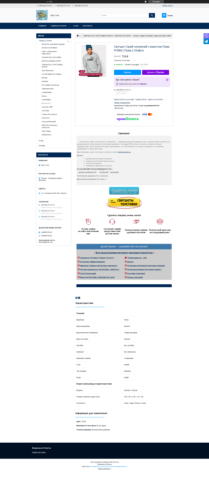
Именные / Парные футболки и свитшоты (98, 266)
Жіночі (83, 277)
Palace (102, 258)
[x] (79, 298)
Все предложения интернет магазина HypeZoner (124, 252)
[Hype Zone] (42, 20)
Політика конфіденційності (118, 466)
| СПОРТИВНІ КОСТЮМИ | (51, 74)
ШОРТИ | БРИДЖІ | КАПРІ (51, 61)
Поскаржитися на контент (99, 466)
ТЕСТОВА (45, 111)
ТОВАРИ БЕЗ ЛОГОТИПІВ (51, 57)
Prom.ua (116, 462)
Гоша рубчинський (49, 121)
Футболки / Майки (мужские (92, 262)
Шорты (130, 262)
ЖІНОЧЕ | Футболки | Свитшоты (49, 126)
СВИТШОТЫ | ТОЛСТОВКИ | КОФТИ (98, 36)
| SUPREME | (46, 100)
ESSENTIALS (46, 135)
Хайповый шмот (48, 89)
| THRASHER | (47, 92)
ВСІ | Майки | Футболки (50, 85)
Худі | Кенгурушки (88, 273)
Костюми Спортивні (136, 273)
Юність (44, 96)
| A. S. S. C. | (46, 103)
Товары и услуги (58, 26)
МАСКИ (44, 78)
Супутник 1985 (47, 107)
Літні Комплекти (47, 70)
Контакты (87, 26)
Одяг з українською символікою (49, 53)
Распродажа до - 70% (137, 258)
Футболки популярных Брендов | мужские (146, 266)
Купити (127, 72)
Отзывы (42, 146)
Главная (42, 26)
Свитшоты (85, 258)
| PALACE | (46, 118)
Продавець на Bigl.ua (104, 464)
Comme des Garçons (49, 114)
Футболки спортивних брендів (53, 44)
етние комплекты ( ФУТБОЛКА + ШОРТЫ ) (100, 269)
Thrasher (94, 258)
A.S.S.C (110, 258)
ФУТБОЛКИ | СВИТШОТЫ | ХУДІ (100, 277)
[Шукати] (152, 15)
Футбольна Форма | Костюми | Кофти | (144, 269)
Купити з (151, 72)
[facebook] (76, 298)
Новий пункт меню (39, 452)
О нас (75, 26)
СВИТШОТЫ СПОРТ (123, 36)
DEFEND (45, 81)
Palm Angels (46, 131)
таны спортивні (136, 277)
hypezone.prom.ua (124, 152)
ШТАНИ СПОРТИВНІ (49, 48)
